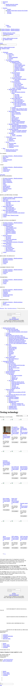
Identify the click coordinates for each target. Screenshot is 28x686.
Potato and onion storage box (18, 383)
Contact (4, 191)
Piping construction (15, 112)
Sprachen (5, 8)
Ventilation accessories (14, 401)
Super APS (16, 95)
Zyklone (13, 116)
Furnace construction (16, 113)
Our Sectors (8, 60)
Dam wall (13, 376)
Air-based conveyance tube (12, 329)
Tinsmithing (11, 133)
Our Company (9, 53)
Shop (4, 3)
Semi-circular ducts (18, 66)
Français (9, 11)
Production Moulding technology (19, 125)
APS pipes (16, 94)
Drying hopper (17, 83)
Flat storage (17, 75)
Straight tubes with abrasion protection (17, 340)
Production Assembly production (19, 130)
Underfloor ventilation (19, 68)
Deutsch (9, 9)
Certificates (11, 147)
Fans (10, 399)
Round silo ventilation (19, 70)
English (25, 10)
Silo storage (17, 74)
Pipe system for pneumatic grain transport (20, 105)
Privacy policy (6, 304)
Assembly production (13, 129)
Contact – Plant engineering (17, 122)
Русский (9, 13)
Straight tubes (12, 349)
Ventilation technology (11, 396)
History (10, 56)
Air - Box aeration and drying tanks (17, 365)
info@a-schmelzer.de (7, 660)
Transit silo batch (15, 384)
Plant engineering (13, 111)
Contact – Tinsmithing (16, 135)
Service (7, 142)
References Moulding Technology (19, 126)
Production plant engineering (18, 121)
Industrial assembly (15, 120)
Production (5, 190)
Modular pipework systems (12, 4)
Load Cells (11, 390)
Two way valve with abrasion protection (18, 343)
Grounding (5, 647)
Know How (11, 54)
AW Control (8, 244)
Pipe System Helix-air (19, 101)
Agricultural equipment (14, 61)
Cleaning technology (16, 77)
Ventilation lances (18, 67)
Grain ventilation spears (19, 65)
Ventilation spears (13, 406)
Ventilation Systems (15, 62)
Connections (8, 334)
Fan (15, 71)
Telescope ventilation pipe (17, 403)
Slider (10, 354)
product (4, 35)
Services (13, 134)
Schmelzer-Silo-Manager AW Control (17, 394)
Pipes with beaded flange (17, 102)
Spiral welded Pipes (15, 98)
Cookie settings (6, 646)
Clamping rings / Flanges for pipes (19, 108)
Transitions (11, 353)
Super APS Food (18, 97)
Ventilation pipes (18, 63)
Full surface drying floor (14, 370)
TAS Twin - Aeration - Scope (18, 405)
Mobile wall (14, 379)
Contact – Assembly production (18, 131)
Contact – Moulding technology (18, 128)
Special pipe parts (13, 348)
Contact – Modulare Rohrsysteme (19, 110)
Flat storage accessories (16, 375)
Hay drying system (18, 84)
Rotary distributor (13, 347)
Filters (12, 115)
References (5, 261)
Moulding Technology (14, 124)
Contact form (9, 136)
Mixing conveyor (12, 366)
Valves (10, 345)
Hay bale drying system (14, 367)
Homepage (5, 1)
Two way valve (12, 356)
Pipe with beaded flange (14, 330)
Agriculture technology (11, 5)
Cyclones (13, 107)
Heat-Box (11, 369)
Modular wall (14, 378)
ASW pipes (14, 90)
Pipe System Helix (18, 99)
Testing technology (7, 243)
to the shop (2, 174)
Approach (11, 139)
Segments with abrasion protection (16, 339)
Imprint (4, 303)
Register (14, 317)
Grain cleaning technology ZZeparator (14, 242)
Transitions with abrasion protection (17, 342)
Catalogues (11, 144)
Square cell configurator (11, 239)
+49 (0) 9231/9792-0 (8, 659)
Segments (11, 351)
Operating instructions (14, 145)
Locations (11, 58)
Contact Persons (12, 138)
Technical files (6, 296)
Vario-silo (13, 385)
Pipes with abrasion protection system (11, 201)
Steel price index (12, 143)
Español (9, 26)
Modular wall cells (15, 388)
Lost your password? (14, 319)
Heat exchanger (17, 85)
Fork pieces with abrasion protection (17, 337)
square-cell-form (18, 76)
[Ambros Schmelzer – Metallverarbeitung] (10, 29)
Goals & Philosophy (13, 57)
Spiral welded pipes (10, 357)
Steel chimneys (14, 119)
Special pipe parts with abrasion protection (18, 338)
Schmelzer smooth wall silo (17, 381)
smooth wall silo (15, 117)
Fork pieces (11, 352)
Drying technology (15, 81)
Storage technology (15, 72)
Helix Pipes (11, 360)
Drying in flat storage (19, 86)
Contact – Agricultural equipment (19, 88)
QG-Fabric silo (14, 387)
